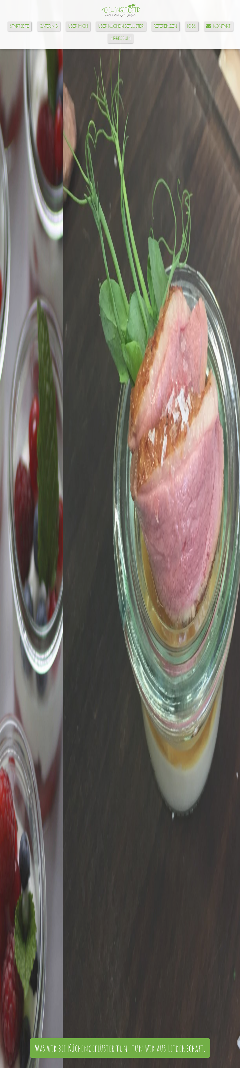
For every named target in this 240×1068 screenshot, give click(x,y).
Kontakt (220, 26)
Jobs (191, 26)
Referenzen (165, 26)
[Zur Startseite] (120, 17)
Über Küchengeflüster (120, 26)
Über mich (78, 26)
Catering (48, 26)
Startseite (19, 26)
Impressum (120, 38)
